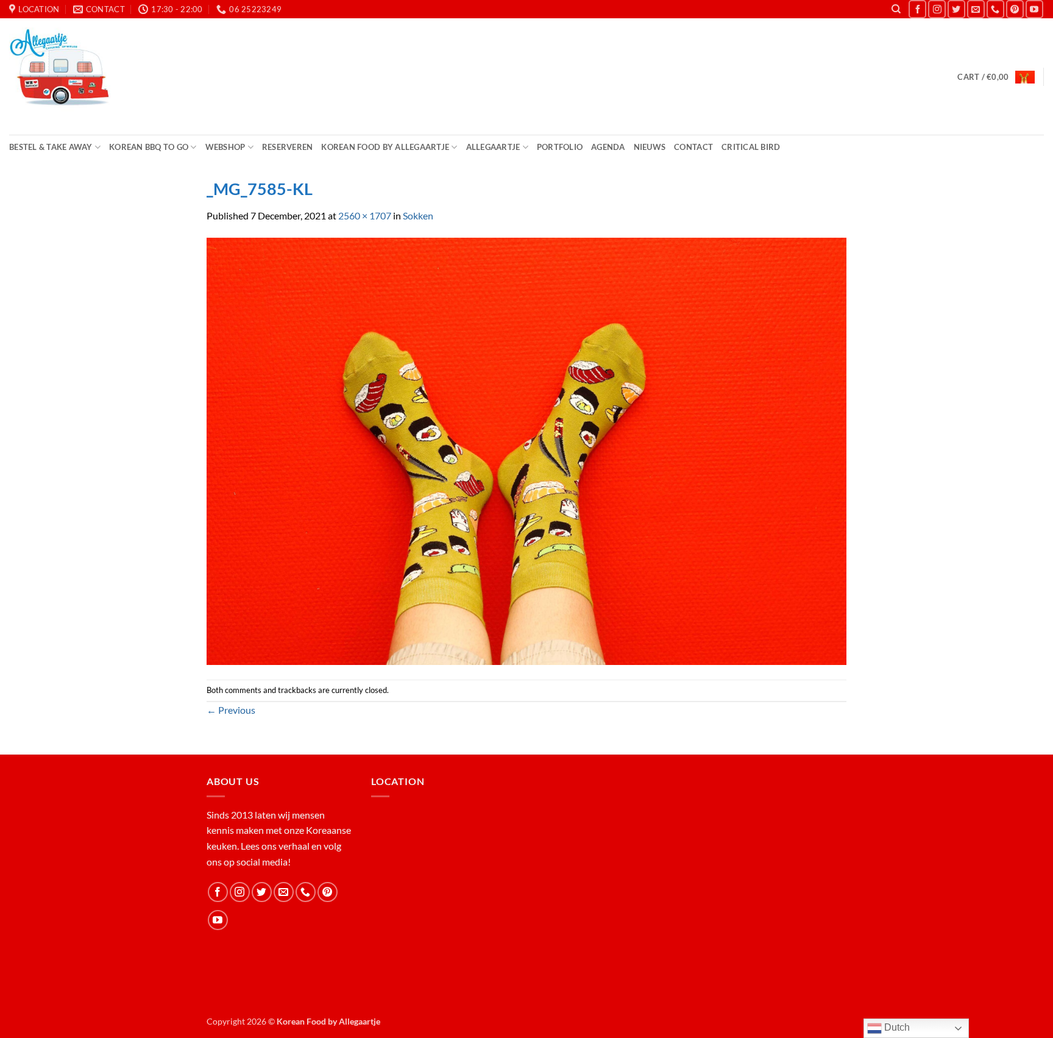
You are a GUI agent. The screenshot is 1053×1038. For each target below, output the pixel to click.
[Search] (896, 9)
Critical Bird (751, 147)
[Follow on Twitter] (956, 9)
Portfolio (560, 147)
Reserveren (287, 147)
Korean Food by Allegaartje (385, 147)
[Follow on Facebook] (917, 9)
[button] (995, 77)
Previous (231, 710)
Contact (693, 147)
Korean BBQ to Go (148, 147)
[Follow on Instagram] (937, 9)
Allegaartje (493, 147)
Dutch (896, 1027)
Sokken (418, 215)
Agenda (608, 147)
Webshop (225, 147)
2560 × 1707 (364, 215)
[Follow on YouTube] (1034, 9)
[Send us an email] (976, 9)
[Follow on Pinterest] (1015, 9)
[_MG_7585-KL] (526, 450)
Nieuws (650, 147)
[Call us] (995, 9)
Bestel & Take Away (51, 147)
